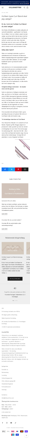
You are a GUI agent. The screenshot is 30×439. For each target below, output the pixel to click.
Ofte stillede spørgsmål (8, 381)
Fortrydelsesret (6, 387)
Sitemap (4, 389)
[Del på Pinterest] (18, 169)
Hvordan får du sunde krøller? (11, 220)
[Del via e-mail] (25, 169)
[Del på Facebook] (5, 169)
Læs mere (4, 214)
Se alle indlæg (15, 278)
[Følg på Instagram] (7, 423)
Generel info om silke (9, 201)
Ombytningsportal (7, 378)
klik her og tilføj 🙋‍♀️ (24, 3)
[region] (15, 292)
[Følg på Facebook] (2, 423)
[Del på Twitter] (11, 169)
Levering (4, 375)
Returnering (5, 372)
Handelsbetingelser (7, 384)
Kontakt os (5, 369)
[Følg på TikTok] (15, 423)
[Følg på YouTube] (11, 423)
